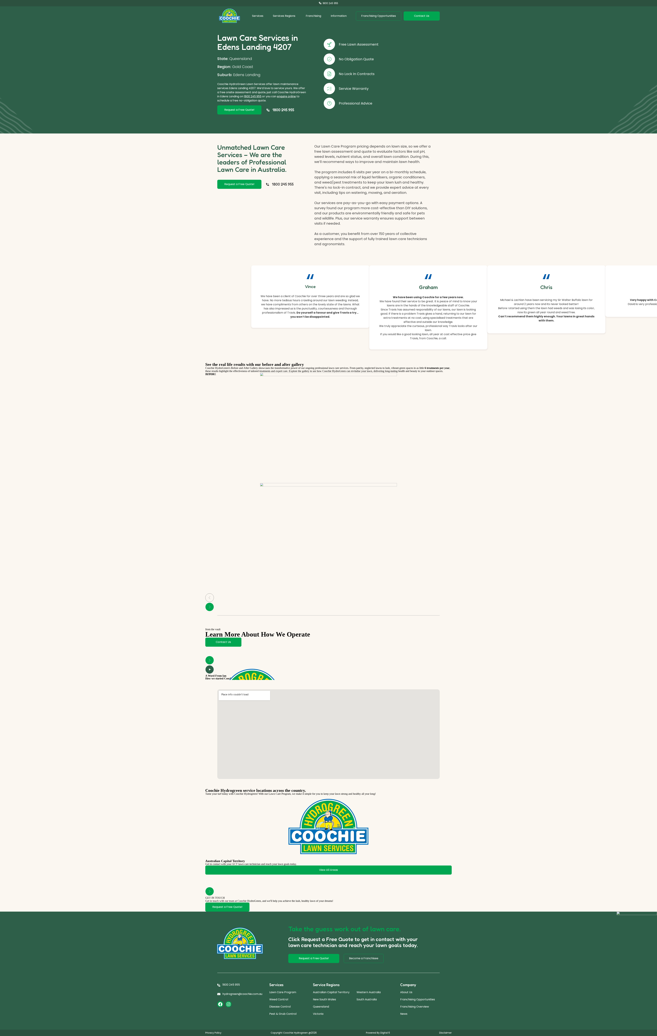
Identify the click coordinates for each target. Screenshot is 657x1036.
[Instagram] (228, 1004)
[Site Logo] (229, 16)
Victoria (318, 1014)
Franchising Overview (414, 1007)
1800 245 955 (252, 96)
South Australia (367, 999)
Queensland (321, 1007)
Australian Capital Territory (331, 992)
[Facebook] (220, 1004)
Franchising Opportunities (417, 999)
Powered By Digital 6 (378, 1032)
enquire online (286, 96)
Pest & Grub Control (283, 1014)
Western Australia (369, 992)
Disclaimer (445, 1032)
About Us (406, 992)
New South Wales (324, 999)
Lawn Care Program (282, 992)
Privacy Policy (213, 1032)
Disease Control (280, 1007)
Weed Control (278, 999)
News (403, 1014)
